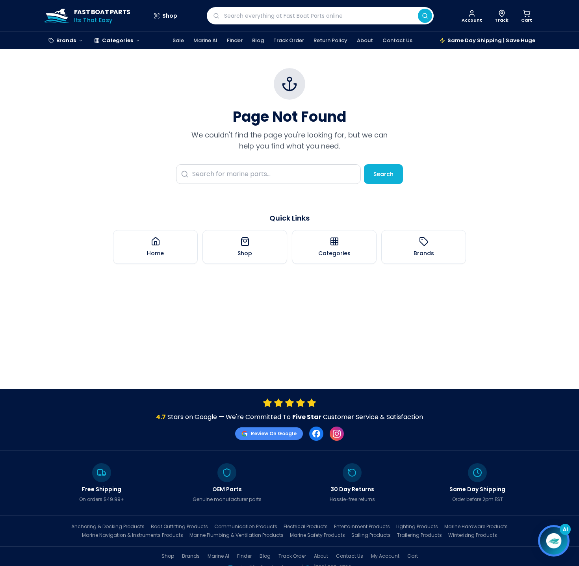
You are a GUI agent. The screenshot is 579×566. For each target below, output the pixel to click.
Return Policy (330, 40)
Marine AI (205, 40)
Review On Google (274, 433)
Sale (178, 40)
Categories (117, 40)
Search (383, 174)
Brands (66, 40)
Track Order (288, 40)
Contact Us (397, 40)
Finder (235, 40)
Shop (169, 16)
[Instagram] (337, 434)
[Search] (425, 16)
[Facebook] (316, 434)
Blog (258, 40)
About (365, 40)
